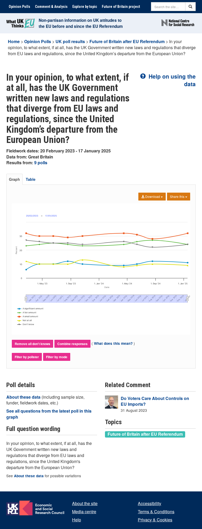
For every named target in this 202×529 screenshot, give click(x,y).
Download (152, 196)
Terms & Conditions (156, 512)
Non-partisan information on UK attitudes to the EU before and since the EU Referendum (81, 23)
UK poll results (70, 41)
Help (76, 520)
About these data (24, 397)
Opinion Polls (19, 6)
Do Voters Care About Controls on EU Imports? (155, 401)
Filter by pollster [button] (27, 357)
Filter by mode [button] (56, 357)
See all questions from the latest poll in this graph (49, 414)
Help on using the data (171, 80)
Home (14, 41)
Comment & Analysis (51, 6)
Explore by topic (84, 6)
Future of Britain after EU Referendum (127, 41)
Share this (177, 196)
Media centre (84, 512)
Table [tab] (31, 179)
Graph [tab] (14, 179)
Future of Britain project (121, 6)
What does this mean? (113, 343)
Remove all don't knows (32, 343)
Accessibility (149, 503)
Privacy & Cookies (155, 520)
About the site (85, 503)
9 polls (40, 163)
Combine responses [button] (72, 343)
